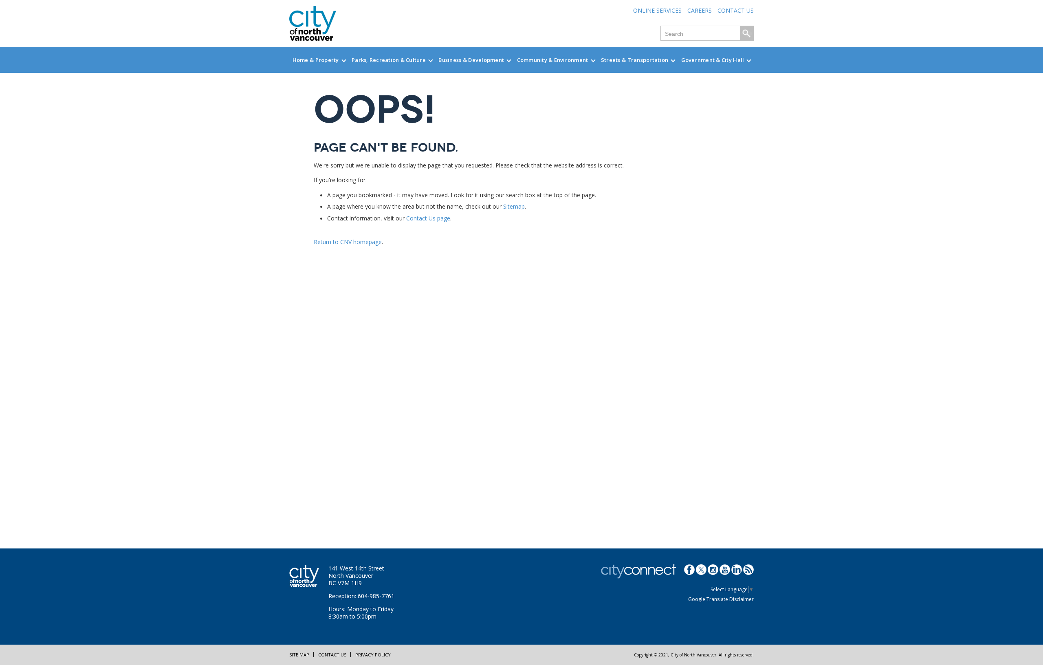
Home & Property (316, 60)
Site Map (299, 655)
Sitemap (514, 206)
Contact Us (735, 10)
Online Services (657, 10)
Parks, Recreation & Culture (389, 60)
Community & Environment (552, 60)
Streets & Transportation (634, 60)
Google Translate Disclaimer (721, 599)
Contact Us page (428, 218)
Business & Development (471, 60)
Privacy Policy (373, 655)
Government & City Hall (712, 60)
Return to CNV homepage (348, 242)
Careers (699, 10)
